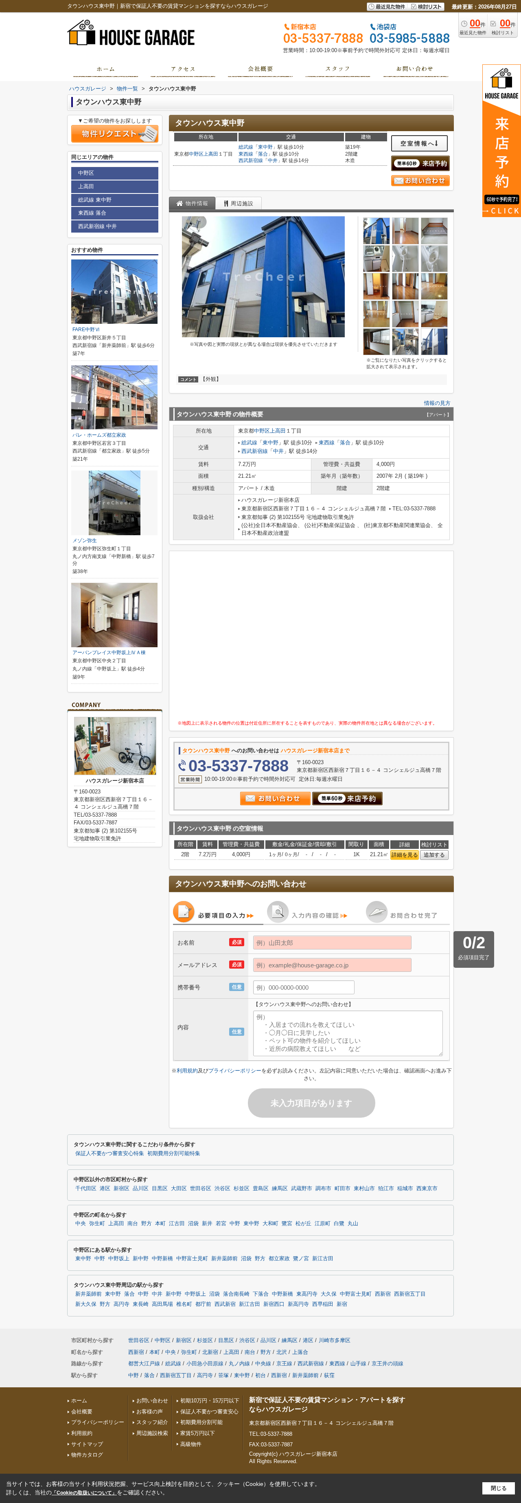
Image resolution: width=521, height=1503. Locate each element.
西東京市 (427, 1188)
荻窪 (329, 1375)
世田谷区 (200, 1188)
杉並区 (242, 1188)
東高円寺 (306, 1294)
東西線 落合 (92, 213)
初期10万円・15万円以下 (209, 1401)
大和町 (270, 1223)
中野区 (196, 154)
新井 (207, 1223)
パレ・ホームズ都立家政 (99, 435)
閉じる (499, 1488)
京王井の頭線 (387, 1363)
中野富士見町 (192, 1258)
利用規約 (187, 1071)
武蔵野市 (301, 1188)
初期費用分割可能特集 (173, 1153)
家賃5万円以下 (197, 1433)
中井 (273, 160)
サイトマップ (87, 1444)
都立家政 (279, 1258)
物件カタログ (87, 1455)
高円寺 (121, 1304)
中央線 (263, 1363)
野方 (146, 1223)
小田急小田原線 (204, 1363)
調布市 (323, 1188)
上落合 (300, 1352)
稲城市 (405, 1188)
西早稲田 (322, 1304)
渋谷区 (222, 1188)
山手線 (358, 1363)
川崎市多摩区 (334, 1340)
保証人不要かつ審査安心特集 (109, 1153)
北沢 (281, 1352)
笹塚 (223, 1375)
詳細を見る (405, 855)
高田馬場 (162, 1304)
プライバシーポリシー (234, 1071)
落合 (263, 154)
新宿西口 (274, 1304)
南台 (132, 1223)
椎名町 (184, 1304)
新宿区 (121, 1188)
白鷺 (339, 1223)
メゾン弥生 (84, 540)
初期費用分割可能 (201, 1422)
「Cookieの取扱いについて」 (84, 1493)
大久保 (329, 1294)
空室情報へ (418, 143)
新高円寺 (298, 1304)
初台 (260, 1375)
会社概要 (81, 1412)
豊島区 (261, 1188)
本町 (160, 1223)
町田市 (342, 1188)
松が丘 (303, 1223)
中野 (235, 1223)
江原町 (323, 1223)
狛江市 (386, 1188)
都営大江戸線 (144, 1363)
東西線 (246, 154)
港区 (105, 1188)
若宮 (221, 1223)
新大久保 (85, 1304)
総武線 (246, 147)
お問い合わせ (152, 1401)
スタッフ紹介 (152, 1422)
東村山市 (364, 1188)
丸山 (353, 1223)
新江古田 (322, 1258)
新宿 (342, 1304)
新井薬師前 (224, 1258)
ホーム (79, 1401)
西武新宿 (225, 1304)
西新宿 (383, 1294)
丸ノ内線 (239, 1363)
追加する (434, 855)
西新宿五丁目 (410, 1294)
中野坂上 (118, 1258)
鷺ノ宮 (301, 1258)
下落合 (261, 1294)
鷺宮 (287, 1223)
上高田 (211, 154)
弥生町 (97, 1223)
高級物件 (190, 1444)
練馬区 (280, 1188)
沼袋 (193, 1223)
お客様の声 (149, 1412)
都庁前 (203, 1304)
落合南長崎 (236, 1294)
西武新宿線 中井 (97, 226)
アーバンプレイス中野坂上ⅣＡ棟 (109, 652)
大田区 (179, 1188)
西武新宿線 (251, 160)
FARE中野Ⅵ (86, 329)
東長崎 (141, 1304)
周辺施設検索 (152, 1433)
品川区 (141, 1188)
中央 (80, 1223)
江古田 (177, 1223)
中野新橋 (162, 1258)
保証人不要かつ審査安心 (209, 1412)
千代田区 (85, 1188)
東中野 (265, 147)
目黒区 (160, 1188)
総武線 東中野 (95, 200)
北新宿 (210, 1352)
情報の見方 (437, 403)
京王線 (284, 1363)
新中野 (141, 1258)
